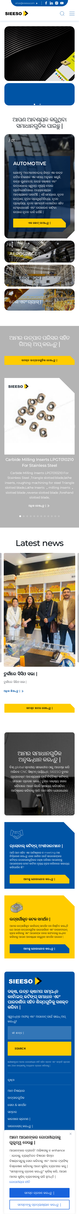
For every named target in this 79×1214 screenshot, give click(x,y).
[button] (34, 104)
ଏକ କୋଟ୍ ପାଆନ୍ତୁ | (39, 222)
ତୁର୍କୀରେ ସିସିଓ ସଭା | (20, 673)
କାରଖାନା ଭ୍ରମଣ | (19, 1119)
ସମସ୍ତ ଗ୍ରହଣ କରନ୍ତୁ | (39, 1193)
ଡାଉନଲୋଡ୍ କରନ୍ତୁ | (20, 1126)
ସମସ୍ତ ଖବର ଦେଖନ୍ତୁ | (39, 708)
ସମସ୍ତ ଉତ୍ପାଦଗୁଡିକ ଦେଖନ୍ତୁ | (39, 360)
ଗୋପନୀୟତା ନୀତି (19, 1182)
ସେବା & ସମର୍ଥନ (17, 1105)
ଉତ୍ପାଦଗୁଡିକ (16, 1098)
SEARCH (20, 1048)
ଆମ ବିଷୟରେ (16, 1091)
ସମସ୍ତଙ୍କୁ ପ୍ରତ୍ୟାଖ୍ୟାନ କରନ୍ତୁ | (39, 1204)
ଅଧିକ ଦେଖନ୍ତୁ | (38, 505)
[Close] (70, 1133)
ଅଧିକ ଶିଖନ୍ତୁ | (12, 691)
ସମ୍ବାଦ (12, 1112)
